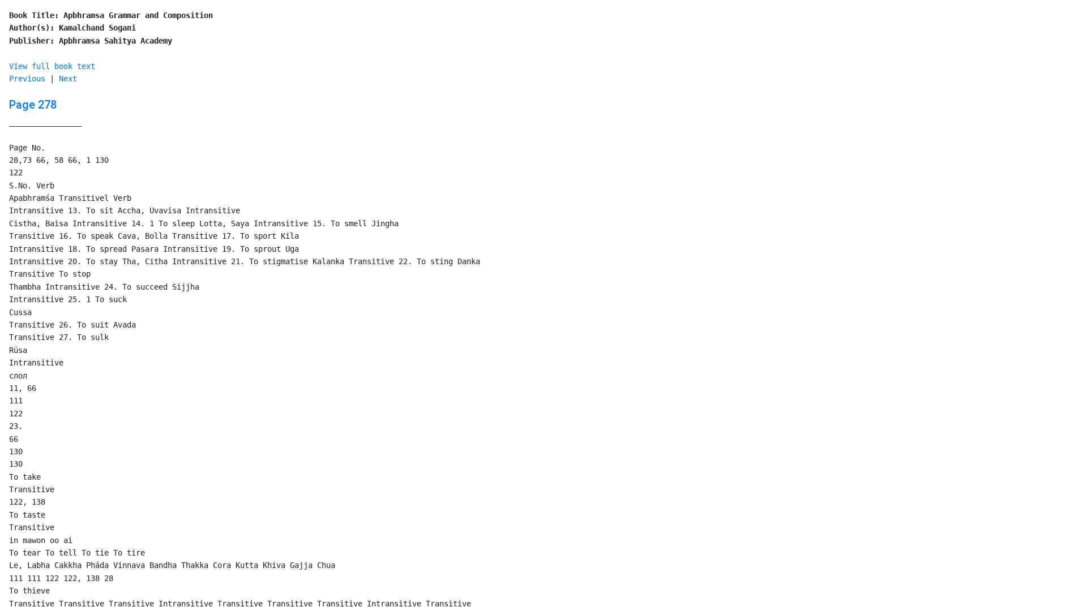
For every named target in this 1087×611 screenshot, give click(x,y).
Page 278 (33, 104)
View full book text (52, 66)
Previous (27, 78)
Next (68, 78)
